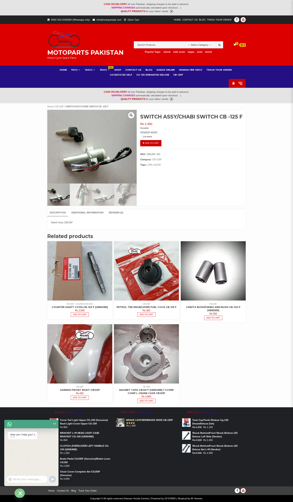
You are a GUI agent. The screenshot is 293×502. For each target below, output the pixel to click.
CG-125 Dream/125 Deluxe (152, 74)
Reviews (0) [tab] (116, 212)
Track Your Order (219, 19)
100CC (89, 69)
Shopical (182, 498)
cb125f (157, 164)
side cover (179, 51)
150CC (105, 69)
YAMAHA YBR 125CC (190, 69)
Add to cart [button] (80, 314)
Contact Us (190, 19)
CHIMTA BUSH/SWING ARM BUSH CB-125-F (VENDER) (213, 309)
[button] (131, 115)
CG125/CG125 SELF (84, 304)
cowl (199, 51)
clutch (208, 51)
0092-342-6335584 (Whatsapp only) (70, 19)
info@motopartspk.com (108, 19)
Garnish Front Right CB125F (80, 389)
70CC (74, 69)
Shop (117, 69)
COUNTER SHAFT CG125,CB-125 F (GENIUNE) (80, 307)
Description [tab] (58, 212)
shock (167, 51)
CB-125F (178, 74)
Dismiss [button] (171, 11)
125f (149, 164)
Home (177, 19)
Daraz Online (166, 69)
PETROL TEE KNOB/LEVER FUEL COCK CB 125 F (146, 307)
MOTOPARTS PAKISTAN (85, 52)
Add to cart (152, 143)
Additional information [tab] (87, 212)
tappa (191, 51)
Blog (202, 19)
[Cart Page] (234, 44)
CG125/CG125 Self (121, 74)
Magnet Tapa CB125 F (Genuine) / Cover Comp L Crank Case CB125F (146, 391)
